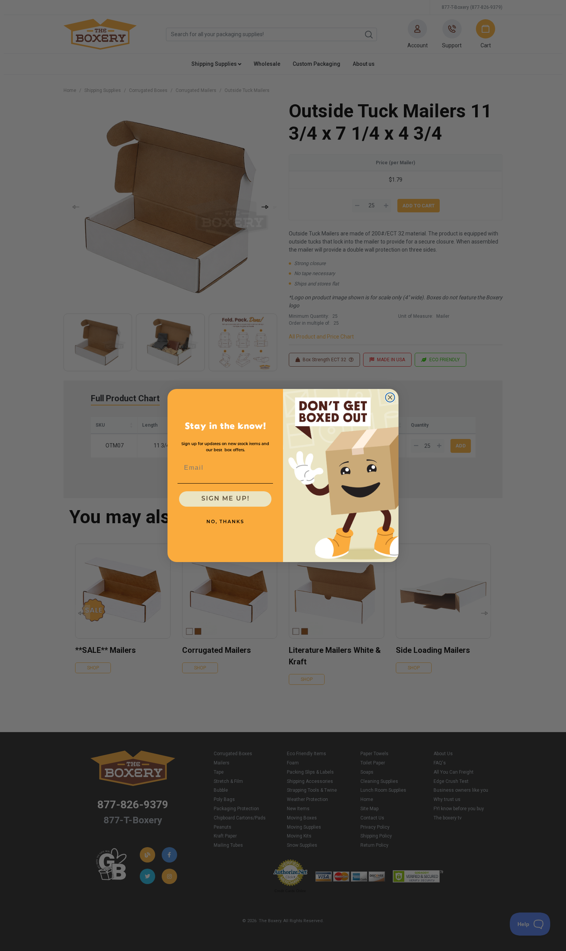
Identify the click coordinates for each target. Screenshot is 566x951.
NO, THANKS (225, 522)
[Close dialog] (390, 397)
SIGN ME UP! (225, 499)
